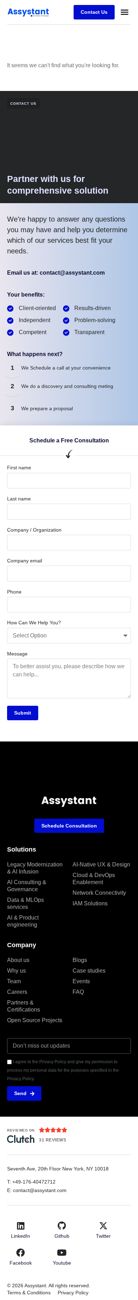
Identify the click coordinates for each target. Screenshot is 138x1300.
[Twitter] (103, 1225)
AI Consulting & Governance (26, 885)
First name (19, 467)
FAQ (78, 992)
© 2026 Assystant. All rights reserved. (48, 1285)
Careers (17, 992)
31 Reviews (52, 1140)
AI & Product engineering (23, 921)
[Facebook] (20, 1252)
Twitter (103, 1236)
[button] (124, 12)
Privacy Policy (73, 1292)
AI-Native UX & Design (101, 864)
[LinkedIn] (20, 1225)
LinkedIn (20, 1236)
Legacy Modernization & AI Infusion (35, 868)
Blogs (80, 960)
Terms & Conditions (29, 1292)
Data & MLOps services (25, 903)
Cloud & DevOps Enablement (94, 878)
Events (81, 981)
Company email (24, 560)
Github (61, 1236)
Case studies (89, 971)
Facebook (21, 1263)
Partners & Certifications (23, 1006)
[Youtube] (62, 1252)
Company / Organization (34, 530)
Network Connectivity (99, 893)
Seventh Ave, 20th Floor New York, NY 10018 (58, 1169)
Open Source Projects (34, 1020)
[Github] (62, 1225)
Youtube (62, 1263)
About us (18, 960)
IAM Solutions (90, 903)
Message (17, 654)
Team (14, 981)
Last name (19, 499)
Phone (14, 592)
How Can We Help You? (34, 622)
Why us (16, 971)
